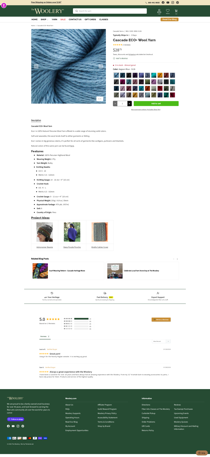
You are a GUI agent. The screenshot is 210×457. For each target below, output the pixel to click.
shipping (132, 54)
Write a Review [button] (162, 319)
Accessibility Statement (107, 417)
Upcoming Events (181, 413)
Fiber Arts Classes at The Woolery (156, 409)
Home (33, 25)
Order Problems (148, 422)
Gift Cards (146, 426)
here (72, 146)
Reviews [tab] (43, 336)
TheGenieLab (29, 444)
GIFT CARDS (90, 19)
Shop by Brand (104, 426)
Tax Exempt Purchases (183, 409)
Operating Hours (72, 417)
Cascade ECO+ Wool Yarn (45, 25)
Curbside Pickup (148, 413)
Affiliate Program (105, 404)
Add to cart (156, 103)
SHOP (43, 19)
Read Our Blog (71, 422)
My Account (70, 426)
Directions (146, 404)
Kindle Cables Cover (99, 247)
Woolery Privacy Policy (107, 413)
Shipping (145, 417)
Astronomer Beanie (45, 247)
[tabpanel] (105, 189)
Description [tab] (36, 120)
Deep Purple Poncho (72, 247)
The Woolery (16, 444)
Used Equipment (181, 417)
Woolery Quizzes (181, 422)
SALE (63, 19)
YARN (54, 19)
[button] (176, 11)
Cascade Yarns (118, 31)
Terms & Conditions (106, 422)
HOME (35, 19)
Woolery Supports (73, 413)
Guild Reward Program (107, 409)
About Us (69, 404)
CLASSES (103, 19)
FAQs (67, 409)
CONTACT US (75, 19)
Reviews (177, 404)
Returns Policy (148, 430)
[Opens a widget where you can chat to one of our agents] (202, 453)
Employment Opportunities (76, 430)
